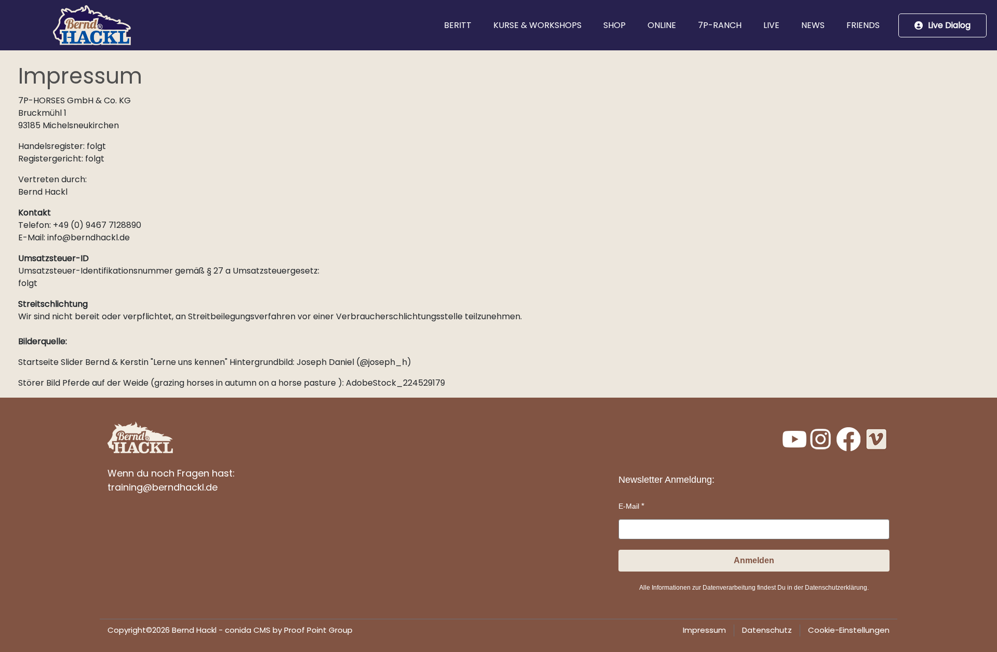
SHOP (614, 25)
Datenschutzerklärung (836, 587)
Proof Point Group (318, 629)
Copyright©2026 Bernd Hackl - (230, 629)
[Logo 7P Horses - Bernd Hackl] (92, 25)
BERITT (457, 25)
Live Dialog (949, 25)
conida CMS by (253, 629)
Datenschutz (767, 629)
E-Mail (628, 506)
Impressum (704, 629)
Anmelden (754, 560)
